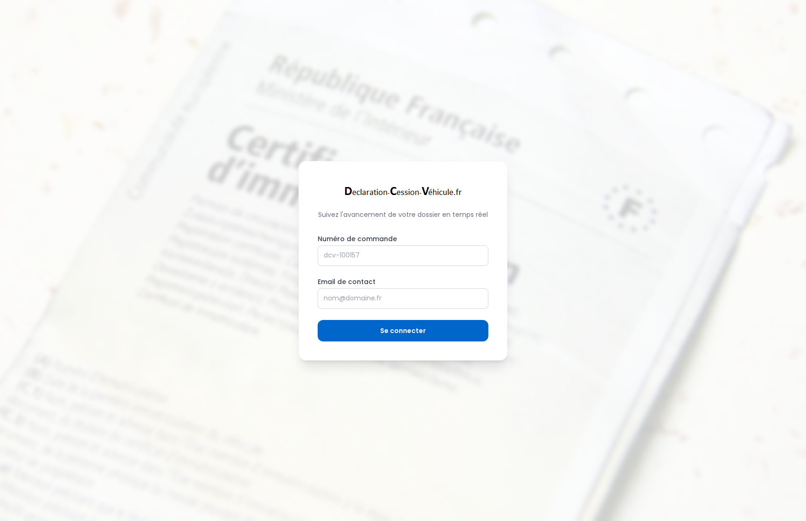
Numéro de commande (357, 238)
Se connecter (403, 330)
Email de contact (346, 281)
